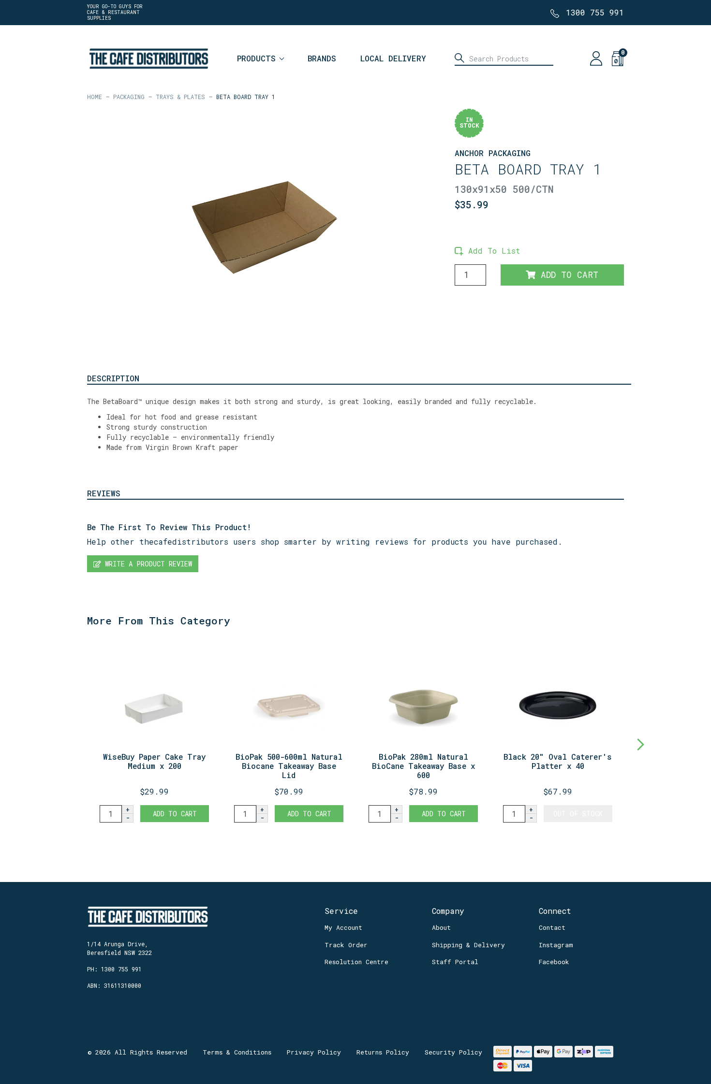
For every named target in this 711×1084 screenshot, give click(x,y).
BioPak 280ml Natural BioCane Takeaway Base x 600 (423, 766)
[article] (154, 733)
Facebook (554, 961)
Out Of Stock (578, 813)
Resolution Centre (356, 961)
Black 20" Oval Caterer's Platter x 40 (558, 761)
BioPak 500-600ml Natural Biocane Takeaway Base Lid (289, 766)
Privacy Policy (314, 1052)
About (441, 927)
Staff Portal (455, 961)
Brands (322, 58)
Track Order (346, 944)
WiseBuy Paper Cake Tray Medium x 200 (154, 761)
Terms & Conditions (237, 1052)
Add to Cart (566, 274)
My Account (343, 927)
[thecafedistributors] (148, 57)
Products (256, 58)
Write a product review (146, 563)
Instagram (556, 944)
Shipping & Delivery (468, 944)
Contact (552, 927)
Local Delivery (393, 58)
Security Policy (453, 1052)
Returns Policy (382, 1052)
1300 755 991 (595, 12)
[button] (487, 251)
